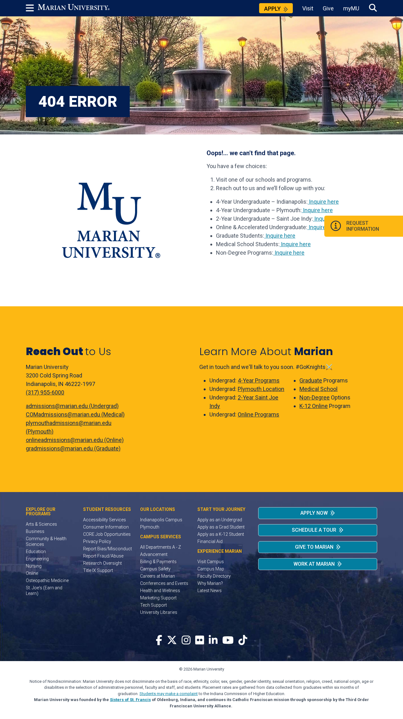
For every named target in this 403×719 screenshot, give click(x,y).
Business (35, 531)
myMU (351, 8)
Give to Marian (314, 547)
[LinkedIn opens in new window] (213, 640)
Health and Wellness (160, 590)
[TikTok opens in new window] (242, 640)
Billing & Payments (158, 561)
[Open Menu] (32, 8)
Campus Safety (155, 568)
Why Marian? (210, 583)
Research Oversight (102, 563)
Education (36, 551)
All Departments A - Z (160, 547)
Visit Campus (210, 561)
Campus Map (210, 568)
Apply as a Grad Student (221, 526)
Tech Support (153, 605)
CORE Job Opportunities (107, 534)
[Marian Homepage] (74, 8)
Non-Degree (314, 397)
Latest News (209, 590)
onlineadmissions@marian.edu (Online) (75, 440)
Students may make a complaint (168, 693)
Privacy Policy (97, 541)
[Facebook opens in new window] (159, 640)
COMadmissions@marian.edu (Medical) (75, 414)
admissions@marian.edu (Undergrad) (72, 406)
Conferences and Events (164, 583)
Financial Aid (210, 541)
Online (32, 573)
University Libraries (158, 612)
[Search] (373, 8)
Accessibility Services (104, 519)
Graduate (310, 380)
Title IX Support (98, 570)
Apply (272, 8)
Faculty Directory (214, 576)
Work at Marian (314, 564)
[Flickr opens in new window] (199, 640)
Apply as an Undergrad (219, 519)
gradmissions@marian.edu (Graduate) (73, 448)
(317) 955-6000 (45, 392)
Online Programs (258, 414)
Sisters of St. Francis (130, 699)
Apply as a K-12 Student (220, 534)
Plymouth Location (261, 389)
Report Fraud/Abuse (103, 555)
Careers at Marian (157, 576)
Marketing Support (158, 597)
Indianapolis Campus (161, 519)
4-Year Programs (259, 380)
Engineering (37, 558)
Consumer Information (106, 526)
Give (328, 8)
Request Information (362, 226)
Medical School (318, 389)
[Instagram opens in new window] (186, 640)
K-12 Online (313, 406)
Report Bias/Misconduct (107, 548)
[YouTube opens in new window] (228, 640)
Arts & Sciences (41, 524)
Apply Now (314, 513)
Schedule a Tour (314, 530)
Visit (307, 8)
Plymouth (149, 526)
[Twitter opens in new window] (172, 640)
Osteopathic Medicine (47, 580)
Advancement (153, 554)
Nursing (34, 566)
